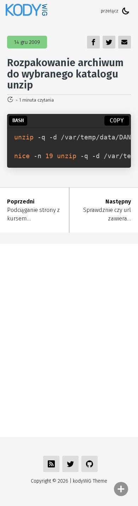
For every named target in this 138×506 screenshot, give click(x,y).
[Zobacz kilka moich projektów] (89, 464)
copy (117, 120)
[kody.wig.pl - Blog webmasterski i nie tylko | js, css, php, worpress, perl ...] (26, 11)
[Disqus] (69, 339)
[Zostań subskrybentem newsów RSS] (51, 464)
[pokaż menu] (121, 489)
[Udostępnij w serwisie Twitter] (70, 464)
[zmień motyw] (126, 11)
